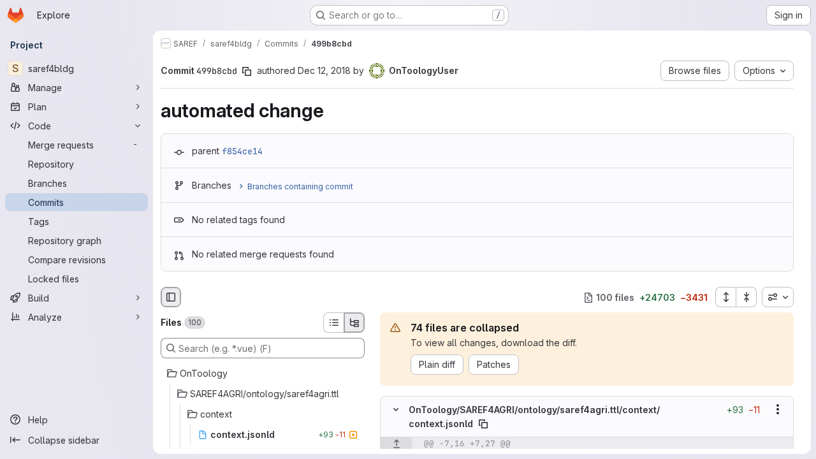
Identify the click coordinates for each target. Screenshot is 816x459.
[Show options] (777, 410)
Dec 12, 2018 (324, 70)
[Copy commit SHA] (246, 71)
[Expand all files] (725, 297)
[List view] (333, 322)
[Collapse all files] (746, 297)
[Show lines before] (396, 443)
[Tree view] (354, 322)
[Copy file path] (483, 424)
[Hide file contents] (396, 410)
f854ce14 (242, 151)
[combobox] (778, 297)
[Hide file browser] (171, 297)
